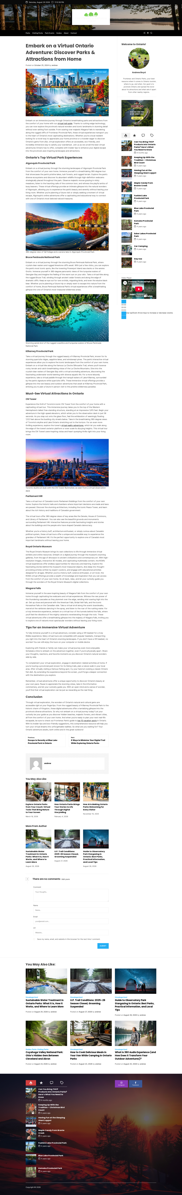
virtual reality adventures (72, 425)
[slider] (149, 313)
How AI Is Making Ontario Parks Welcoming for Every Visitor (95, 807)
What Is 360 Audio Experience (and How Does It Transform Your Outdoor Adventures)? (135, 1055)
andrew (55, 65)
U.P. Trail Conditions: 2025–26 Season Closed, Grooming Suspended (66, 854)
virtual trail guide (65, 123)
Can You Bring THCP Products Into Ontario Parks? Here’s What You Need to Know (145, 145)
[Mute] (123, 313)
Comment (37, 887)
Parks (28, 33)
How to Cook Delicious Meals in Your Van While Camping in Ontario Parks (91, 1055)
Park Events (49, 33)
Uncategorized (32, 997)
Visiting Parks (37, 33)
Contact (74, 33)
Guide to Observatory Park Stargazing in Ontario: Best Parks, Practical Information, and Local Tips (94, 856)
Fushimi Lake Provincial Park (141, 197)
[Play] (123, 301)
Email (35, 917)
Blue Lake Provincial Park (50, 1155)
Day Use (138, 258)
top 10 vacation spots (87, 720)
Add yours (66, 879)
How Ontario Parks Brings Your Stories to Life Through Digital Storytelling (67, 808)
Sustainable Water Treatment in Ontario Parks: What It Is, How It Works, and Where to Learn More (37, 856)
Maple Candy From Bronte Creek (143, 184)
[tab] (125, 135)
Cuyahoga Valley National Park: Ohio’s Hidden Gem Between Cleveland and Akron (44, 1055)
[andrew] (36, 764)
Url (34, 928)
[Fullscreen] (123, 317)
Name (35, 905)
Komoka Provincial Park (50, 1168)
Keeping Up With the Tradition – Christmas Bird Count (145, 160)
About (66, 33)
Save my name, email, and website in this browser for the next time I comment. (68, 939)
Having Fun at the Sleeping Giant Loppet (145, 171)
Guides (59, 33)
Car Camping (141, 246)
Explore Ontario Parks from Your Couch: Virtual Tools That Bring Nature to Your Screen (38, 808)
